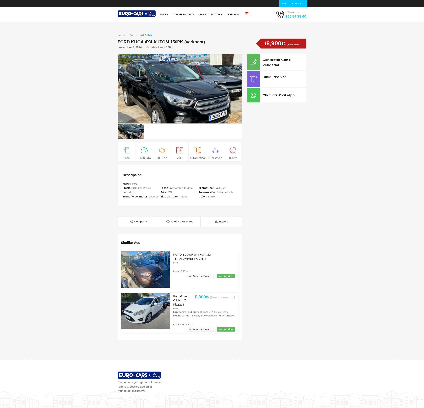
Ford (132, 35)
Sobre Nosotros (183, 14)
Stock (202, 14)
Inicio (164, 14)
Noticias (216, 14)
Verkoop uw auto (293, 3)
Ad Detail (146, 35)
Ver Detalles (226, 276)
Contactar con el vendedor (277, 62)
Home (121, 35)
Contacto (233, 14)
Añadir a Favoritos (203, 276)
